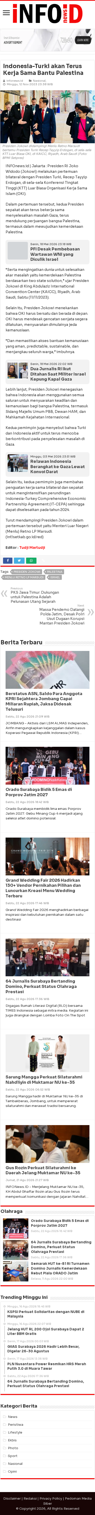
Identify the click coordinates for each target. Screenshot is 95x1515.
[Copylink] (43, 561)
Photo (13, 1448)
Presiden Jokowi (27, 572)
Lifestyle (15, 1432)
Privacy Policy (51, 1498)
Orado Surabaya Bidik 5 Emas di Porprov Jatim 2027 (39, 792)
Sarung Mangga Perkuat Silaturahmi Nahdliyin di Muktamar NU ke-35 (44, 1079)
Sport (12, 1456)
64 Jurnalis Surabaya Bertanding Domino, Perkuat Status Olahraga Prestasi (41, 986)
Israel (55, 577)
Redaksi (30, 1498)
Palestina (54, 572)
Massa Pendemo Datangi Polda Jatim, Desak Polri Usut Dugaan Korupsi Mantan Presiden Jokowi (61, 614)
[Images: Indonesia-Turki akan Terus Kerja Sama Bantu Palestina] (47, 116)
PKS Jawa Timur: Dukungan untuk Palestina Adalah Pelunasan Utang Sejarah (35, 595)
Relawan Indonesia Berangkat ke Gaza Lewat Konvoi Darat (57, 466)
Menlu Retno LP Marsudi (24, 577)
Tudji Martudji (32, 547)
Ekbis (12, 1440)
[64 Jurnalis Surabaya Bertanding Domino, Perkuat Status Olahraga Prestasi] (15, 1250)
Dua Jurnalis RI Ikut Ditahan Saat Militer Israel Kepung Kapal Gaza (58, 374)
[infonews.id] (47, 13)
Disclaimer (12, 1498)
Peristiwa (15, 1424)
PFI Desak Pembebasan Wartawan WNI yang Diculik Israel (55, 254)
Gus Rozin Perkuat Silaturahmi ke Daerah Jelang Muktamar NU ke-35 (43, 1170)
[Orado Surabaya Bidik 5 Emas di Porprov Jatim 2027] (15, 1228)
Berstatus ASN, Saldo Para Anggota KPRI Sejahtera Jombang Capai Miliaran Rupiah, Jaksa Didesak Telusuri (44, 701)
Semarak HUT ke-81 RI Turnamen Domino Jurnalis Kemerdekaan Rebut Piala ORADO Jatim (60, 1268)
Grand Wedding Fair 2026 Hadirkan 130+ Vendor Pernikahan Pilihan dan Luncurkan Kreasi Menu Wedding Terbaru (43, 888)
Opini (12, 1471)
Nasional (39, 80)
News (12, 1417)
